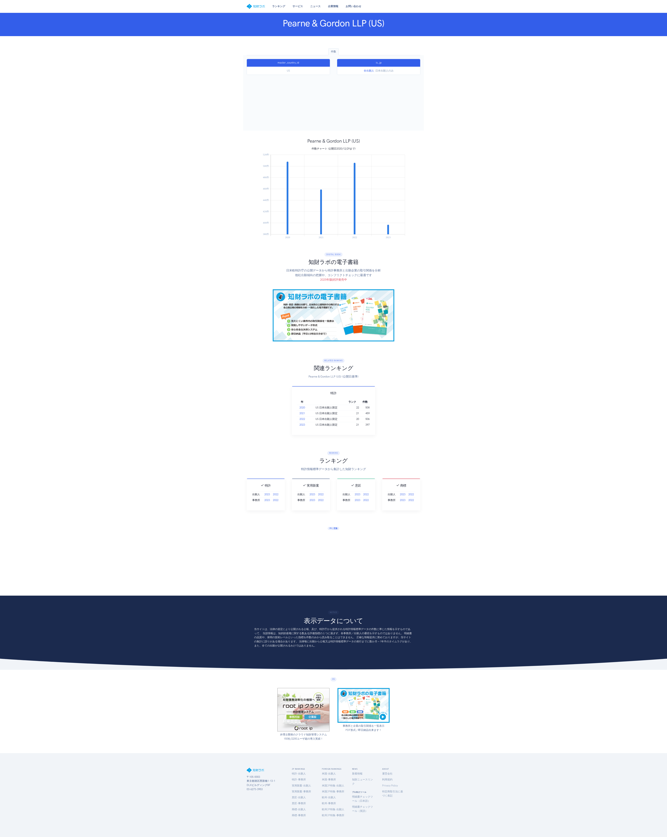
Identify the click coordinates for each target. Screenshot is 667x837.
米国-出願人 (329, 773)
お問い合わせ (353, 6)
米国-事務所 (329, 779)
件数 (333, 51)
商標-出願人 (299, 809)
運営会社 (387, 773)
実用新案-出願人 (301, 785)
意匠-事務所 (299, 803)
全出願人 (369, 70)
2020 (302, 407)
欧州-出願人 (329, 797)
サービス (298, 6)
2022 (302, 419)
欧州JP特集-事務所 (333, 815)
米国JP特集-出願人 (333, 785)
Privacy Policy (390, 785)
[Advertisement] (333, 101)
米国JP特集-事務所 (333, 791)
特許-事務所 (299, 779)
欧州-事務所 (329, 803)
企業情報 (333, 6)
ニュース (315, 6)
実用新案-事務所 (301, 791)
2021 (302, 413)
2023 (302, 424)
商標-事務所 (299, 815)
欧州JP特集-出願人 (333, 809)
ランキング (278, 6)
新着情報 (357, 773)
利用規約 (387, 779)
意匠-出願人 (299, 797)
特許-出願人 (299, 773)
